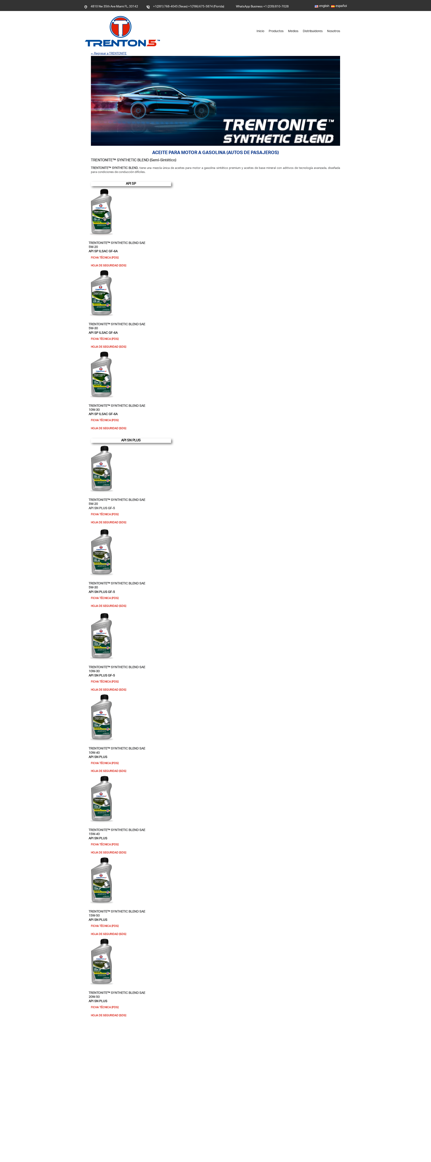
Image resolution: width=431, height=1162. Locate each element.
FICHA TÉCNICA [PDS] (105, 257)
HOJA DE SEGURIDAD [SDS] (108, 265)
